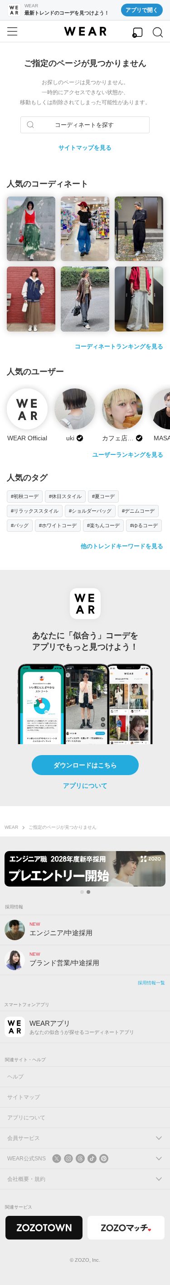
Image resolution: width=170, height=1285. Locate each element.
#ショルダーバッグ (90, 511)
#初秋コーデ (25, 496)
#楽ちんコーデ (103, 525)
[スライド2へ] (88, 892)
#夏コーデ (103, 496)
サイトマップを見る (85, 147)
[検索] (158, 32)
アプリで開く (142, 10)
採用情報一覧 (151, 982)
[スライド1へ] (82, 892)
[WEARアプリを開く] (137, 32)
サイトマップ (23, 1097)
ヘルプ (15, 1076)
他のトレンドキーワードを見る (122, 546)
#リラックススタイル (34, 511)
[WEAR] (85, 31)
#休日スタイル (65, 496)
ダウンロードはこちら (85, 765)
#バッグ (20, 525)
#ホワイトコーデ (58, 525)
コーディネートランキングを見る (119, 346)
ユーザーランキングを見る (127, 454)
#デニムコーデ (138, 511)
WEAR (11, 827)
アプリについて (85, 785)
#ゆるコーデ (144, 525)
